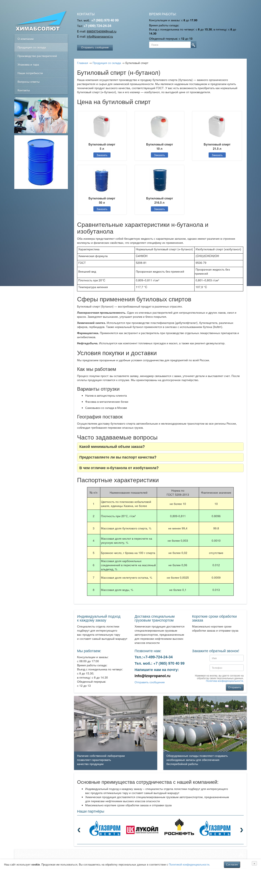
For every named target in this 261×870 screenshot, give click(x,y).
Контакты (24, 90)
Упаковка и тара (28, 64)
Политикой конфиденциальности (189, 864)
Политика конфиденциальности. (225, 680)
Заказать (101, 155)
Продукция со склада (32, 47)
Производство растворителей (37, 56)
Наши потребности (30, 73)
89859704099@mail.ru (101, 31)
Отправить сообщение (95, 47)
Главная (82, 63)
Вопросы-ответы (29, 81)
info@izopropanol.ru (100, 36)
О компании (26, 39)
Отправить (234, 687)
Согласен (232, 864)
